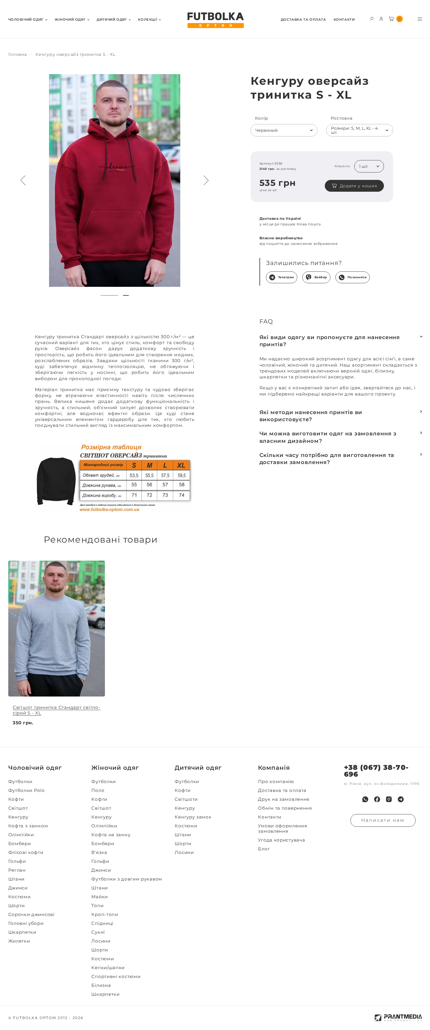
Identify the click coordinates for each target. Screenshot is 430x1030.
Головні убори (26, 923)
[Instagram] (389, 799)
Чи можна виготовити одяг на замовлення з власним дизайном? (328, 437)
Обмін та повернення (285, 808)
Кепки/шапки (108, 967)
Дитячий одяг (112, 19)
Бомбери (19, 843)
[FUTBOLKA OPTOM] (215, 20)
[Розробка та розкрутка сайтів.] (398, 1017)
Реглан (17, 870)
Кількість (342, 166)
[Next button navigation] (206, 180)
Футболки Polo (26, 790)
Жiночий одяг (70, 19)
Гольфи (17, 861)
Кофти (16, 799)
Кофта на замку (110, 834)
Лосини (100, 941)
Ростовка (342, 118)
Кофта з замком (28, 826)
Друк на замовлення (283, 799)
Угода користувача (281, 840)
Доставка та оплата (303, 19)
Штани (16, 879)
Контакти (344, 19)
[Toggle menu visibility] (420, 19)
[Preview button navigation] (23, 180)
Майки (99, 896)
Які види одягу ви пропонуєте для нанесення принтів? (329, 341)
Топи (97, 905)
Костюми (19, 896)
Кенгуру (18, 817)
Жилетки (19, 941)
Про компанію (276, 781)
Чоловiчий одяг (26, 19)
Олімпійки (21, 834)
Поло (97, 790)
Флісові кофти (25, 852)
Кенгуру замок (193, 817)
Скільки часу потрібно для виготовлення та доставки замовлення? (327, 459)
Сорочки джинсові (31, 914)
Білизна (101, 985)
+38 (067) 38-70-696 (376, 771)
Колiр (262, 118)
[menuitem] (27, 19)
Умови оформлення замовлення (282, 828)
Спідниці (102, 923)
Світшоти (186, 799)
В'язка (99, 852)
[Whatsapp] (365, 799)
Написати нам (383, 820)
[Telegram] (401, 799)
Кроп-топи (104, 914)
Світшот (18, 808)
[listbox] (284, 130)
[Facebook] (377, 799)
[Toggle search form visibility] (372, 18)
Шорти (16, 905)
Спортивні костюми (115, 976)
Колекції (147, 19)
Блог (264, 849)
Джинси (18, 888)
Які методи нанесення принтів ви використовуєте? (311, 416)
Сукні (98, 932)
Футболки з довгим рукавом (126, 879)
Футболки (20, 781)
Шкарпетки (22, 932)
